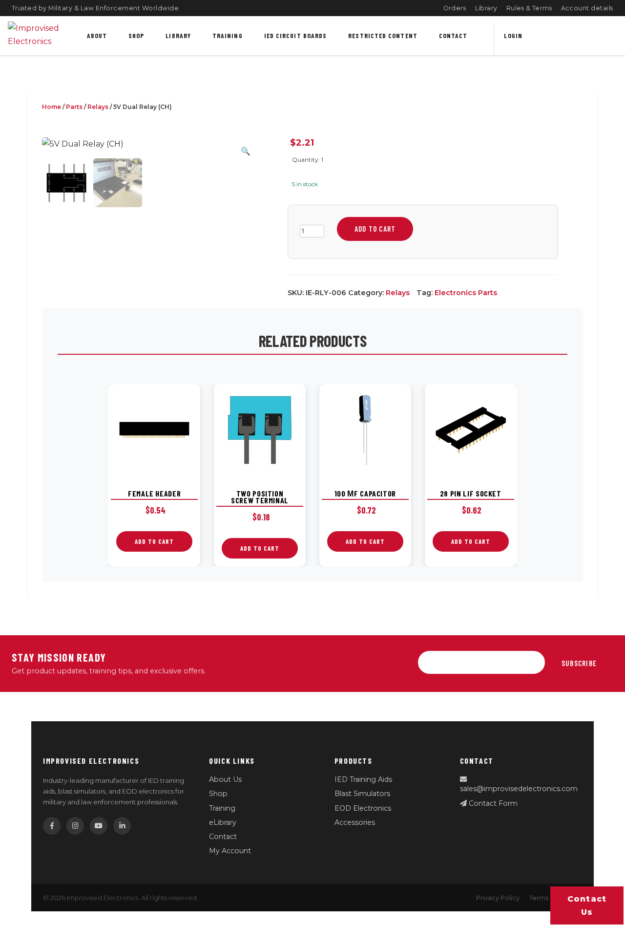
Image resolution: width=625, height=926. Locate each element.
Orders (454, 8)
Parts (74, 106)
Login (513, 35)
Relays (97, 106)
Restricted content (382, 35)
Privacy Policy (498, 898)
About (97, 35)
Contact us (587, 905)
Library (486, 8)
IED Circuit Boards (295, 35)
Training (227, 35)
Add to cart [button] (154, 541)
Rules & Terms (529, 8)
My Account (230, 850)
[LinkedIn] (122, 826)
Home (51, 106)
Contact (453, 35)
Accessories (354, 822)
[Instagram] (75, 826)
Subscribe (579, 663)
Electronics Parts (466, 292)
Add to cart (375, 228)
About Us (225, 779)
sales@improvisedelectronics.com (519, 788)
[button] (245, 151)
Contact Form (492, 803)
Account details (587, 8)
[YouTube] (98, 826)
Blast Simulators (362, 793)
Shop (136, 35)
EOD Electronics (362, 808)
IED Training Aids (363, 779)
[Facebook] (52, 826)
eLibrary (222, 822)
